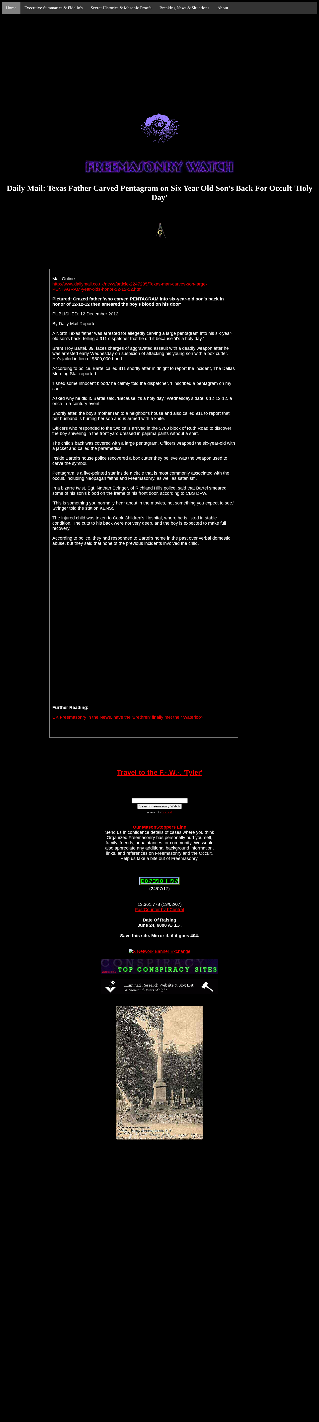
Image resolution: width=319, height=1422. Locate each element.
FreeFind (166, 812)
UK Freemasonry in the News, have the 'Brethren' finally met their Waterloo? (127, 717)
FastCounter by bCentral (159, 909)
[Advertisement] (159, 58)
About (222, 7)
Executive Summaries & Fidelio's (53, 7)
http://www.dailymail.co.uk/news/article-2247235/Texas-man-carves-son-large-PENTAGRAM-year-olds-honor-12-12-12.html (129, 287)
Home (11, 7)
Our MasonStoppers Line (159, 827)
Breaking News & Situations (184, 7)
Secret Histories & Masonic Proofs (121, 7)
